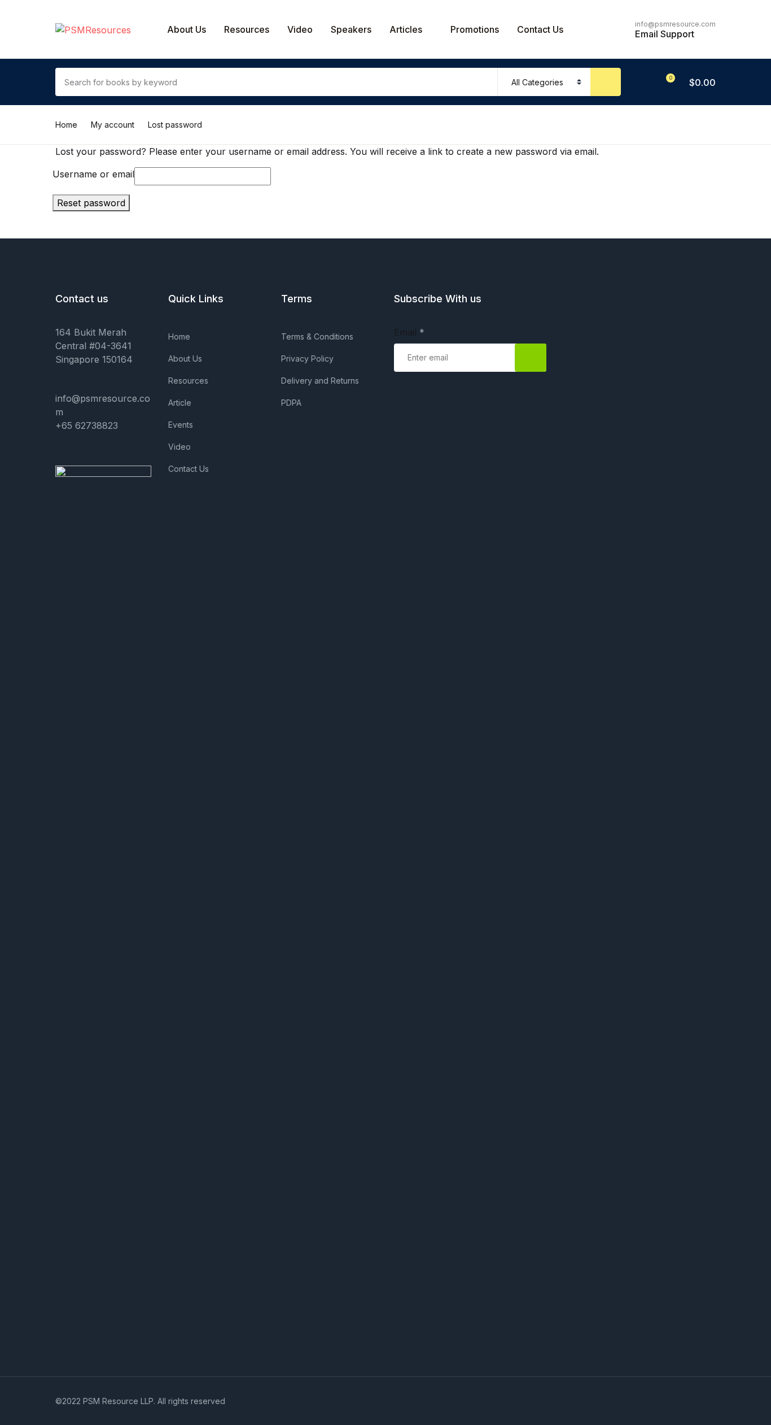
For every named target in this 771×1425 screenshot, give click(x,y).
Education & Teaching (63, 244)
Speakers (351, 29)
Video (300, 29)
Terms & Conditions (317, 336)
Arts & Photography (60, 97)
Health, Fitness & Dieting (69, 274)
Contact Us (41, 68)
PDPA (291, 402)
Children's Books (53, 156)
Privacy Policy (307, 358)
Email (409, 332)
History (32, 303)
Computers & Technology (71, 186)
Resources (246, 29)
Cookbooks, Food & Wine (71, 215)
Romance (37, 332)
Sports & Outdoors (57, 362)
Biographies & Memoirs (66, 127)
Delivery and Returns (320, 380)
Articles (405, 29)
